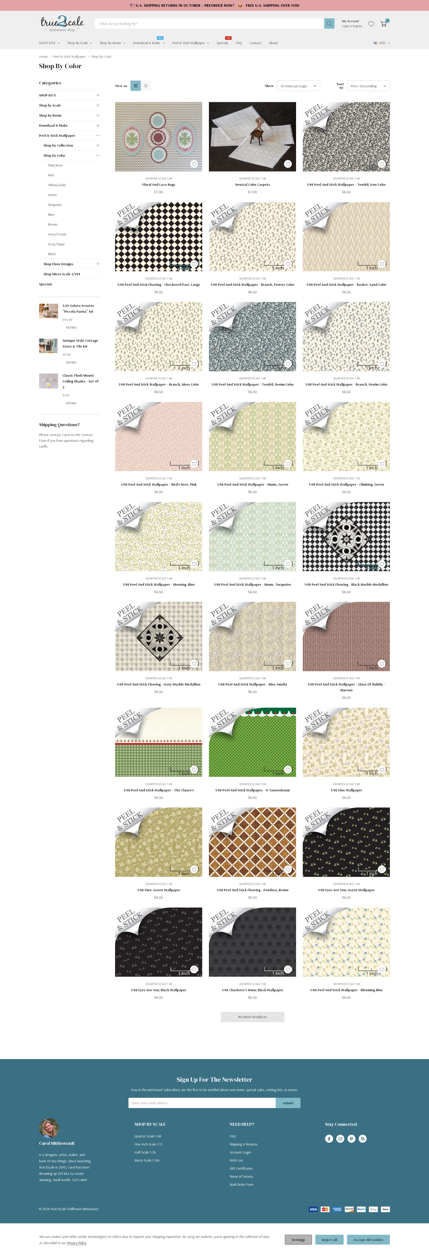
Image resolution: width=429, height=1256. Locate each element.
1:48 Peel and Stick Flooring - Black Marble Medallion (346, 584)
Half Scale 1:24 (145, 1152)
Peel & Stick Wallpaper (188, 43)
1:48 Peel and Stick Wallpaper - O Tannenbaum (252, 790)
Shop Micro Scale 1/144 (62, 274)
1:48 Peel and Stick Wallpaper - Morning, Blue (159, 584)
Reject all (329, 1239)
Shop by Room (110, 43)
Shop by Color (54, 155)
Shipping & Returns (243, 1144)
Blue (51, 214)
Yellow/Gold (56, 185)
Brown (52, 224)
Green (52, 194)
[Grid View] (135, 86)
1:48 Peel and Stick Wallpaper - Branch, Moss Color (158, 384)
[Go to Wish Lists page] (371, 23)
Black (52, 254)
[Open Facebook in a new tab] (329, 1139)
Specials (45, 284)
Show (269, 86)
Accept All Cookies (368, 1239)
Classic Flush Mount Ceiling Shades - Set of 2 (81, 381)
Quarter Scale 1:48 (148, 1136)
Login (345, 26)
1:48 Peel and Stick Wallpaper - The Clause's (159, 790)
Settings (298, 1239)
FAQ (233, 1136)
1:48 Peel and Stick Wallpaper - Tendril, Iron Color (346, 184)
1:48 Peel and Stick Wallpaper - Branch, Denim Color (346, 384)
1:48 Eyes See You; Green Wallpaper (346, 890)
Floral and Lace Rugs (158, 184)
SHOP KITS (47, 43)
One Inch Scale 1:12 (148, 1144)
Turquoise (55, 204)
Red (51, 175)
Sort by (340, 85)
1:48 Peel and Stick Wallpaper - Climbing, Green (346, 484)
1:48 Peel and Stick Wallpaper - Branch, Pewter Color (252, 284)
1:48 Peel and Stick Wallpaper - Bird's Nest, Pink (159, 484)
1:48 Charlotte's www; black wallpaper (252, 990)
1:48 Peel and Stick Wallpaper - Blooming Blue (346, 990)
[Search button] (329, 23)
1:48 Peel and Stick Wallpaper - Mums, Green (252, 484)
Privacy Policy (76, 1243)
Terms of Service (241, 1176)
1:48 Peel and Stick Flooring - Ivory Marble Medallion (158, 684)
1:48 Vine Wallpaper (346, 790)
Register (357, 26)
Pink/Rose (55, 165)
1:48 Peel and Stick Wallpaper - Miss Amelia (252, 684)
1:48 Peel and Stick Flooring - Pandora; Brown (252, 890)
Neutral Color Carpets (252, 184)
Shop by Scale (77, 43)
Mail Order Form (241, 1184)
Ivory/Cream (57, 234)
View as (121, 86)
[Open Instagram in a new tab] (340, 1139)
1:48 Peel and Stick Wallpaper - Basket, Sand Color (346, 284)
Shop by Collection (58, 145)
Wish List (236, 1160)
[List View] (146, 86)
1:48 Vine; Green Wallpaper (158, 890)
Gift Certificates (241, 1168)
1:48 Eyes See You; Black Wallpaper (158, 990)
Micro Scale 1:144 (147, 1160)
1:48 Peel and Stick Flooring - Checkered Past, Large (158, 284)
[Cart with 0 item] (384, 23)
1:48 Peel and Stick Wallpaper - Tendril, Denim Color (252, 384)
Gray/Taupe (56, 244)
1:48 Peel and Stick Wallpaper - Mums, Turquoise (252, 584)
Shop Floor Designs (58, 264)
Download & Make (146, 42)
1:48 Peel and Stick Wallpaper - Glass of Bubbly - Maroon (346, 687)
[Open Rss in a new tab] (362, 1139)
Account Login (240, 1152)
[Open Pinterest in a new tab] (351, 1139)
